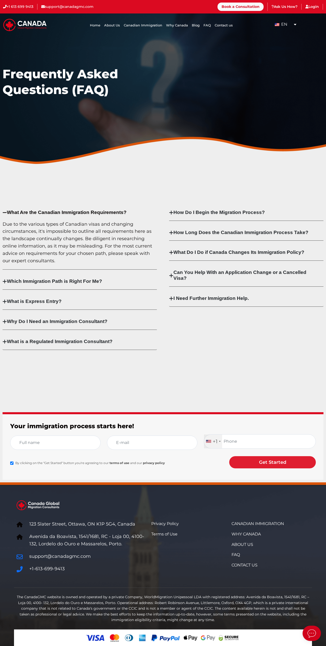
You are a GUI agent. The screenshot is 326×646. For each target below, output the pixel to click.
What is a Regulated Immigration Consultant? (60, 341)
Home (95, 25)
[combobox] (213, 441)
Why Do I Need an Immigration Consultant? (57, 321)
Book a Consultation (241, 6)
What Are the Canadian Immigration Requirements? (67, 212)
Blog (196, 25)
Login (313, 6)
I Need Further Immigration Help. (211, 298)
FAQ (207, 25)
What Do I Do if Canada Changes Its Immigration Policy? (238, 252)
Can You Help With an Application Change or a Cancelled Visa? (239, 275)
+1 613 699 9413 (20, 6)
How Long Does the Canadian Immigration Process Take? (240, 232)
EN (283, 24)
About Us (112, 25)
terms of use (119, 463)
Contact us (224, 25)
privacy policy (154, 463)
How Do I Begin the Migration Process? (219, 212)
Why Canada (177, 25)
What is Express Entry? (34, 301)
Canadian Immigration (143, 25)
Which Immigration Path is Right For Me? (54, 281)
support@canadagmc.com (69, 6)
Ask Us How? (285, 6)
